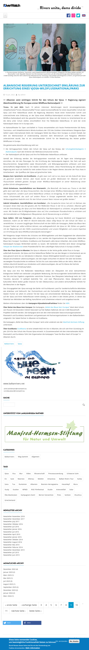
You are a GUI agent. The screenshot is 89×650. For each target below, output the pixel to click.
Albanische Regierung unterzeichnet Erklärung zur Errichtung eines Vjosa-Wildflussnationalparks (44, 86)
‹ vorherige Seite (29, 605)
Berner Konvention (46, 495)
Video (28, 473)
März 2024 (7, 596)
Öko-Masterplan (11, 495)
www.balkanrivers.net (13, 383)
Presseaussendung (55, 473)
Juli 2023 (6, 581)
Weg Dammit (23, 457)
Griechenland (10, 500)
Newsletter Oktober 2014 (13, 539)
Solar (71, 489)
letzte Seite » (35, 610)
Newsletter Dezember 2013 (13, 550)
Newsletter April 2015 (11, 534)
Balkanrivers (9, 344)
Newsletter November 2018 (14, 516)
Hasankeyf (66, 484)
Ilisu (14, 473)
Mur (21, 473)
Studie (50, 489)
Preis (59, 495)
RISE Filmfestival (37, 489)
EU (6, 479)
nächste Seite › (18, 610)
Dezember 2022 (9, 569)
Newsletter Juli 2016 (11, 527)
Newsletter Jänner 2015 (12, 537)
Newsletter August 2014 (12, 542)
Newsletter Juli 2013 (11, 552)
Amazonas (51, 479)
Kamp (79, 479)
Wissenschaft (39, 473)
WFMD (24, 489)
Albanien (33, 484)
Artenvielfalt (61, 489)
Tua (13, 484)
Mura (75, 484)
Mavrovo (21, 479)
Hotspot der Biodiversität (13, 246)
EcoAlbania (21, 329)
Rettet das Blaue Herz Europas (57, 307)
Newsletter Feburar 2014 (13, 547)
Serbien (68, 495)
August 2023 (8, 584)
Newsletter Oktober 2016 (13, 524)
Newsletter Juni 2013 (11, 555)
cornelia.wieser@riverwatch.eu (14, 391)
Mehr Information (32, 648)
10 (76, 605)
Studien (16, 489)
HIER (67, 303)
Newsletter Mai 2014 (11, 545)
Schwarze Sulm (73, 473)
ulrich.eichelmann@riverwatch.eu (15, 389)
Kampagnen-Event (28, 495)
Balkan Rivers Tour (66, 479)
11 (6, 610)
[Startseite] (12, 5)
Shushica (77, 495)
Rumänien (23, 484)
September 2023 (9, 587)
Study (7, 489)
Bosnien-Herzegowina (49, 484)
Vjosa (20, 344)
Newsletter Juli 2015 (11, 532)
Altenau (31, 479)
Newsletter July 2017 (11, 521)
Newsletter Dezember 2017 (13, 519)
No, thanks (74, 641)
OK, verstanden (61, 641)
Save (12, 479)
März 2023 (7, 575)
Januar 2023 (8, 572)
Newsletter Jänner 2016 (12, 529)
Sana (6, 484)
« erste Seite (11, 605)
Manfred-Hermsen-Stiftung (73, 322)
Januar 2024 (8, 593)
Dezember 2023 (9, 590)
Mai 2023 (6, 578)
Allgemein (35, 457)
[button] (12, 623)
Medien (41, 479)
